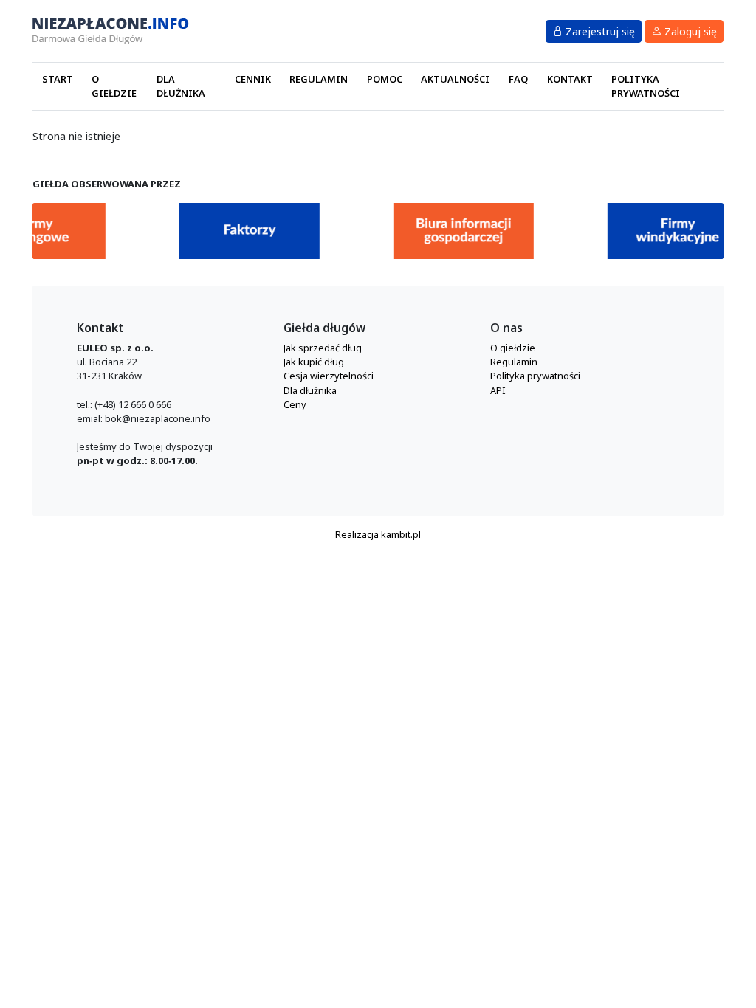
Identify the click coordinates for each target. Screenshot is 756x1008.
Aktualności (455, 79)
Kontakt (570, 79)
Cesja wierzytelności (329, 375)
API (498, 390)
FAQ (518, 79)
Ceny (295, 404)
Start (57, 79)
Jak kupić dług (314, 361)
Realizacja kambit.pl (378, 534)
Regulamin (318, 79)
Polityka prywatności (645, 86)
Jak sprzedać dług (323, 347)
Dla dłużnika (181, 86)
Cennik (253, 79)
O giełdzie (114, 86)
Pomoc (384, 79)
